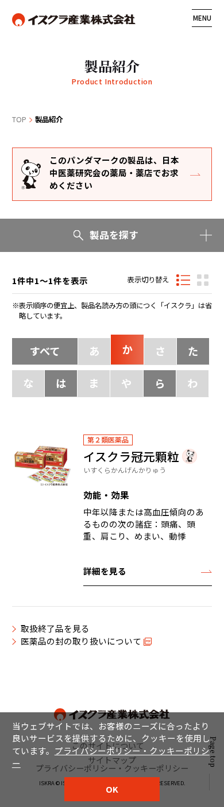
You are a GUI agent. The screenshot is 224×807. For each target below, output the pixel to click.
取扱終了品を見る (55, 628)
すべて (45, 350)
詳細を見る (104, 571)
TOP (19, 120)
